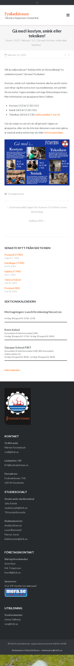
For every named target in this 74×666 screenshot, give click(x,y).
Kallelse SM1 (36, 220)
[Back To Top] (65, 657)
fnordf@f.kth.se (12, 572)
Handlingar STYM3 (14, 263)
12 (33, 40)
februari (26, 40)
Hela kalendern (12, 370)
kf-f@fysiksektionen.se (16, 465)
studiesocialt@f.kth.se (15, 507)
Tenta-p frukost (12, 279)
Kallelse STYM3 (12, 271)
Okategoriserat (16, 193)
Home (9, 40)
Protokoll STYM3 (13, 254)
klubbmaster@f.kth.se (15, 539)
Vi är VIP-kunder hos (20, 585)
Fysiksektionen (22, 643)
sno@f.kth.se (11, 624)
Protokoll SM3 (12, 288)
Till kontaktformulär (15, 512)
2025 (17, 40)
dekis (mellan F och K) (48, 114)
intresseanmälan (54, 132)
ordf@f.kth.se (11, 452)
